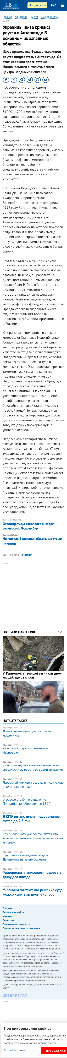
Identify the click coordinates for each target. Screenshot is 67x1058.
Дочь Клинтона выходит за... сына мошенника (27, 733)
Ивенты (7, 916)
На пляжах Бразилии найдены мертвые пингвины (32, 540)
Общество (21, 16)
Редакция (8, 920)
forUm (27, 555)
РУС (53, 5)
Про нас (7, 908)
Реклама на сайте (13, 912)
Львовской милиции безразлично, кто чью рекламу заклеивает (33, 784)
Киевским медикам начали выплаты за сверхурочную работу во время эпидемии (33, 767)
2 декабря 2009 (49, 16)
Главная (7, 16)
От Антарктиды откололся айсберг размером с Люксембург (28, 526)
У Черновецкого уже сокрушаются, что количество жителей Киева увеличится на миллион (33, 838)
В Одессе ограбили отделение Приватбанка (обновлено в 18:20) (27, 801)
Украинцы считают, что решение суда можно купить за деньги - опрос (33, 892)
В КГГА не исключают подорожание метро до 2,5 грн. (31, 818)
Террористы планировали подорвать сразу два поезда (32, 874)
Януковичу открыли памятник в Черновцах (25, 750)
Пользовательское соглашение (21, 928)
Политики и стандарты (16, 924)
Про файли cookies (14, 1050)
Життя (34, 16)
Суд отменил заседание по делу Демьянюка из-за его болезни (25, 857)
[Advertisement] (33, 591)
